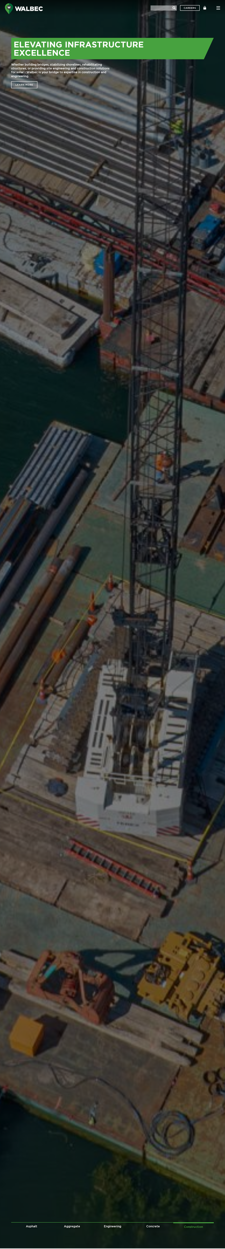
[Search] (174, 8)
